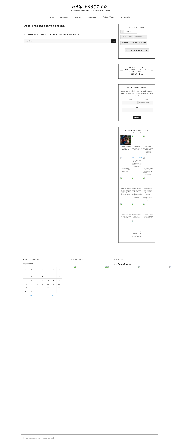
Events (77, 17)
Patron (125, 43)
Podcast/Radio (108, 17)
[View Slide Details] (89, 343)
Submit (137, 117)
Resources (91, 17)
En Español (125, 17)
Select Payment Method (137, 50)
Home (51, 17)
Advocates (127, 37)
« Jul (31, 295)
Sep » (53, 295)
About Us (64, 17)
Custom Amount (138, 43)
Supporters (140, 37)
